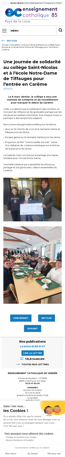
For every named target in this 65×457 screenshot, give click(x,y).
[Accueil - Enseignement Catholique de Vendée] (32, 15)
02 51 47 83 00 (32, 383)
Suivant (32, 328)
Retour (47, 318)
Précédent (21, 318)
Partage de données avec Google (21, 437)
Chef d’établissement (33, 3)
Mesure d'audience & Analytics (20, 440)
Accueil (5, 45)
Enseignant (50, 3)
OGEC (59, 3)
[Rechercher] (60, 30)
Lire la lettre (32, 353)
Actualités (15, 45)
